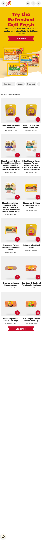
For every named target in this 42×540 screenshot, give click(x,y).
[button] (3, 3)
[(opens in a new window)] (21, 62)
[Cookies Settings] (3, 536)
